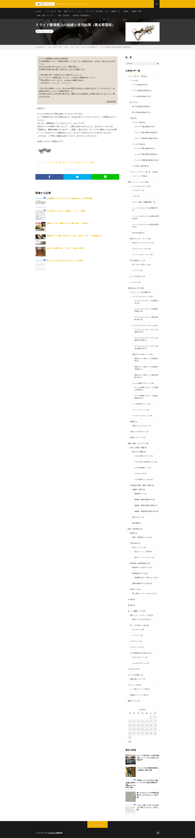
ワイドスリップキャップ (141, 416)
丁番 (49, 31)
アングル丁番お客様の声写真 (145, 154)
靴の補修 (135, 523)
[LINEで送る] (105, 177)
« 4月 (129, 741)
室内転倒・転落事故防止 (81, 15)
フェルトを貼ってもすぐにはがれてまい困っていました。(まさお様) (148, 807)
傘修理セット (139, 494)
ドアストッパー (135, 647)
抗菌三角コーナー (136, 679)
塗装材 (126, 11)
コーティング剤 (133, 685)
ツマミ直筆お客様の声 (140, 96)
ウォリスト (134, 282)
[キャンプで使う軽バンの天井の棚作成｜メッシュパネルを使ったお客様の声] (130, 759)
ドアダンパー (134, 641)
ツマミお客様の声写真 (140, 90)
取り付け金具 (137, 233)
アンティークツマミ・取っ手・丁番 (142, 172)
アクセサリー (137, 190)
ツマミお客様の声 (138, 85)
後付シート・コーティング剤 (140, 615)
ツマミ (132, 80)
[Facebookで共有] (49, 177)
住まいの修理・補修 (137, 447)
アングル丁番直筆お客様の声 (145, 160)
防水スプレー (137, 517)
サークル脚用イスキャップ (141, 383)
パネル (134, 196)
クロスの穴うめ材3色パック (144, 462)
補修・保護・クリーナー (46, 15)
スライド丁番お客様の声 (143, 126)
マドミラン (136, 635)
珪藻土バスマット (136, 437)
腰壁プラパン (132, 701)
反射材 (132, 533)
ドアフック (136, 270)
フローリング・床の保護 (93, 11)
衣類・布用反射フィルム (141, 537)
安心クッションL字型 (142, 551)
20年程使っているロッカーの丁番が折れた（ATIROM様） (70, 198)
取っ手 (132, 102)
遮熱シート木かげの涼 (140, 619)
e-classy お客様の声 (55, 833)
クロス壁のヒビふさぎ (142, 479)
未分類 (130, 605)
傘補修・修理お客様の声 (143, 499)
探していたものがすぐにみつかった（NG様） (65, 261)
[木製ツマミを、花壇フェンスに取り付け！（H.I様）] (40, 227)
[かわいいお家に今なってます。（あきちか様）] (40, 252)
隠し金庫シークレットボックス (143, 593)
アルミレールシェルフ (140, 249)
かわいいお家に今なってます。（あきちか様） (66, 248)
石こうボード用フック (140, 264)
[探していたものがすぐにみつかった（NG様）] (40, 264)
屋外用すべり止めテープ (141, 567)
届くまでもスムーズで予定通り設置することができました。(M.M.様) (148, 795)
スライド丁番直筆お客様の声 (145, 138)
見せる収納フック (136, 260)
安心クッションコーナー (143, 557)
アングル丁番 (137, 144)
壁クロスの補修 (137, 452)
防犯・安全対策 (63, 15)
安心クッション (137, 547)
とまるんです (132, 669)
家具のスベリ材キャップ (141, 354)
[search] (158, 63)
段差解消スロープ (138, 573)
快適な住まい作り (134, 288)
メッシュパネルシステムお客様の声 (145, 208)
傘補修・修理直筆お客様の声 (145, 511)
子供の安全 (134, 543)
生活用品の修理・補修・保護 (140, 485)
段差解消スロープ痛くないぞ (145, 577)
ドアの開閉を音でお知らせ (139, 653)
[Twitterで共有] (77, 177)
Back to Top (97, 825)
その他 (130, 599)
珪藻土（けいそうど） (140, 426)
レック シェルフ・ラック (141, 254)
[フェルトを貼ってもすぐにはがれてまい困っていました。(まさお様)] (130, 809)
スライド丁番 (137, 122)
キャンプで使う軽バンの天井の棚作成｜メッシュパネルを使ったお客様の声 (148, 758)
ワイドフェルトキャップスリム (143, 325)
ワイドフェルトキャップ (141, 296)
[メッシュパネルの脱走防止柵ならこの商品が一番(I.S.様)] (130, 772)
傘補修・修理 (136, 11)
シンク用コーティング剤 (138, 689)
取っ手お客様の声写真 (140, 106)
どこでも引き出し (136, 276)
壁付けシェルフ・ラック (138, 238)
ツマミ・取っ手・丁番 (53, 11)
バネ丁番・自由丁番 (139, 166)
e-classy (38, 11)
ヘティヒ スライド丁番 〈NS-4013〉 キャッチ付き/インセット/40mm (65, 162)
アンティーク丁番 (138, 176)
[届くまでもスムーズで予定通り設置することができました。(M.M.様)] (130, 797)
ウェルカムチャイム (139, 663)
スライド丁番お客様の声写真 (145, 132)
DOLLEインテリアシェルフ (142, 243)
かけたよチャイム (138, 657)
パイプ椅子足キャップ (140, 404)
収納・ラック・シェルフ (72, 11)
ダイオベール (137, 629)
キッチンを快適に (134, 675)
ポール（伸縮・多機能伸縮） (142, 202)
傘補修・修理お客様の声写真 (145, 505)
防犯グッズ (134, 589)
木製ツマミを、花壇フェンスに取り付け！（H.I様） (68, 223)
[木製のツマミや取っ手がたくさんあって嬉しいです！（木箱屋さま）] (40, 239)
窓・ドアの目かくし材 (138, 625)
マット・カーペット (139, 410)
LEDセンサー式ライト (138, 432)
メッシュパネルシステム (138, 186)
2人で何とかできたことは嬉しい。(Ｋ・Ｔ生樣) (66, 211)
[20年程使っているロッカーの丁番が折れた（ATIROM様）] (40, 202)
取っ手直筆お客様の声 (140, 112)
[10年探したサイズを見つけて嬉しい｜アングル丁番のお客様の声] (130, 784)
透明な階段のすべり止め (141, 583)
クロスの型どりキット (142, 456)
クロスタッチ (139, 473)
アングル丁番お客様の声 (143, 148)
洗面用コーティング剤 (138, 695)
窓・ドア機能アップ (113, 11)
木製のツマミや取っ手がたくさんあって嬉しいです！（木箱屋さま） (75, 236)
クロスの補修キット (142, 468)
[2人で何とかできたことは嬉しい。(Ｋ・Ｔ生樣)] (40, 215)
